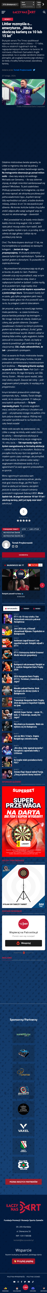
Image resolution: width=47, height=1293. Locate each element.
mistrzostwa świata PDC (13, 536)
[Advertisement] (23, 134)
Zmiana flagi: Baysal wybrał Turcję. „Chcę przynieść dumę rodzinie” (29, 773)
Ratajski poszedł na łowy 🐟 (13, 593)
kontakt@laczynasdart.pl (23, 1240)
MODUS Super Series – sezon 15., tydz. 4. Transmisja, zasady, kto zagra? (28, 715)
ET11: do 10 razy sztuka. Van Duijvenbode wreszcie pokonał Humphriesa (27, 619)
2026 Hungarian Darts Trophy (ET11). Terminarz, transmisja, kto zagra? (28, 679)
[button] (4, 585)
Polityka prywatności (16, 1276)
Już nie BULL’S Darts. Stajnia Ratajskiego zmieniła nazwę (26, 737)
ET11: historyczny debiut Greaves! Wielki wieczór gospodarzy (29, 653)
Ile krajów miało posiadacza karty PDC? (28, 761)
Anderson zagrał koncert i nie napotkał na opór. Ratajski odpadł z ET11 (29, 643)
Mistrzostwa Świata (11, 532)
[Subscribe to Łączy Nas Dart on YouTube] (35, 565)
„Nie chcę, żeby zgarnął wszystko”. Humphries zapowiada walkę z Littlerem (29, 750)
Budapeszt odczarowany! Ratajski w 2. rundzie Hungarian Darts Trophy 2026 (29, 667)
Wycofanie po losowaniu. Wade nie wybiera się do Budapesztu (29, 725)
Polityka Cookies (33, 1276)
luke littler (34, 529)
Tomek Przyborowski (23, 69)
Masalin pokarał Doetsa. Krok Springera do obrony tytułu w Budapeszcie (26, 691)
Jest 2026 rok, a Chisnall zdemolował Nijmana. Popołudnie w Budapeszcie (29, 631)
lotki (24, 529)
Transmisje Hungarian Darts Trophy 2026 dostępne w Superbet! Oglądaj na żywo (29, 703)
